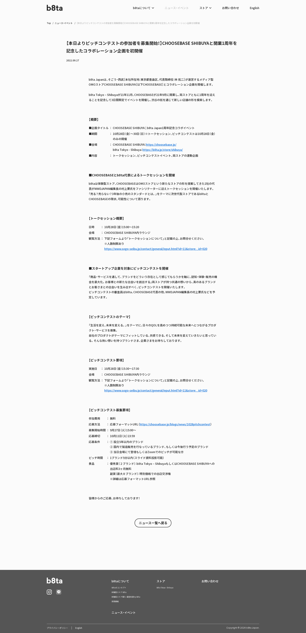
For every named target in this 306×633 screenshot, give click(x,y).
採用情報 (115, 601)
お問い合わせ (230, 8)
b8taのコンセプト (119, 587)
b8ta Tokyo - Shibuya (165, 587)
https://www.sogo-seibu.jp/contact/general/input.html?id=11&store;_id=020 (155, 249)
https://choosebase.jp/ (161, 144)
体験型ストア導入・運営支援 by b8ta (126, 596)
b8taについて (120, 581)
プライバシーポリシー (57, 627)
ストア (161, 581)
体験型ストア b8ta (119, 592)
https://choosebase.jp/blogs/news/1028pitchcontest (175, 424)
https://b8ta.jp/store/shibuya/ (163, 149)
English (254, 8)
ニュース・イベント (177, 8)
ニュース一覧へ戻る (153, 522)
